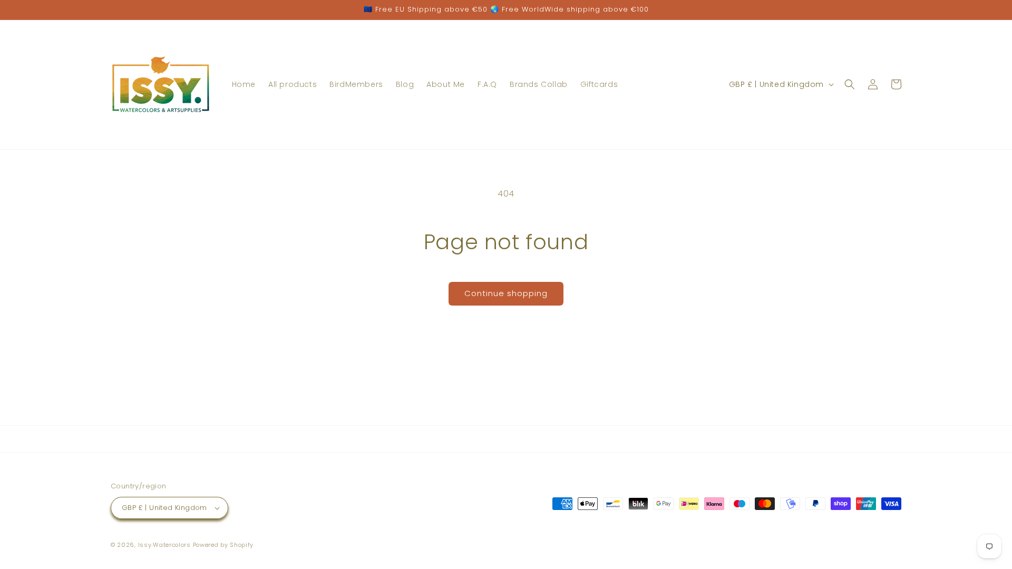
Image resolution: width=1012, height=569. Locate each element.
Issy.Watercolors (164, 545)
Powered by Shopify (223, 545)
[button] (849, 84)
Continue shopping (506, 293)
